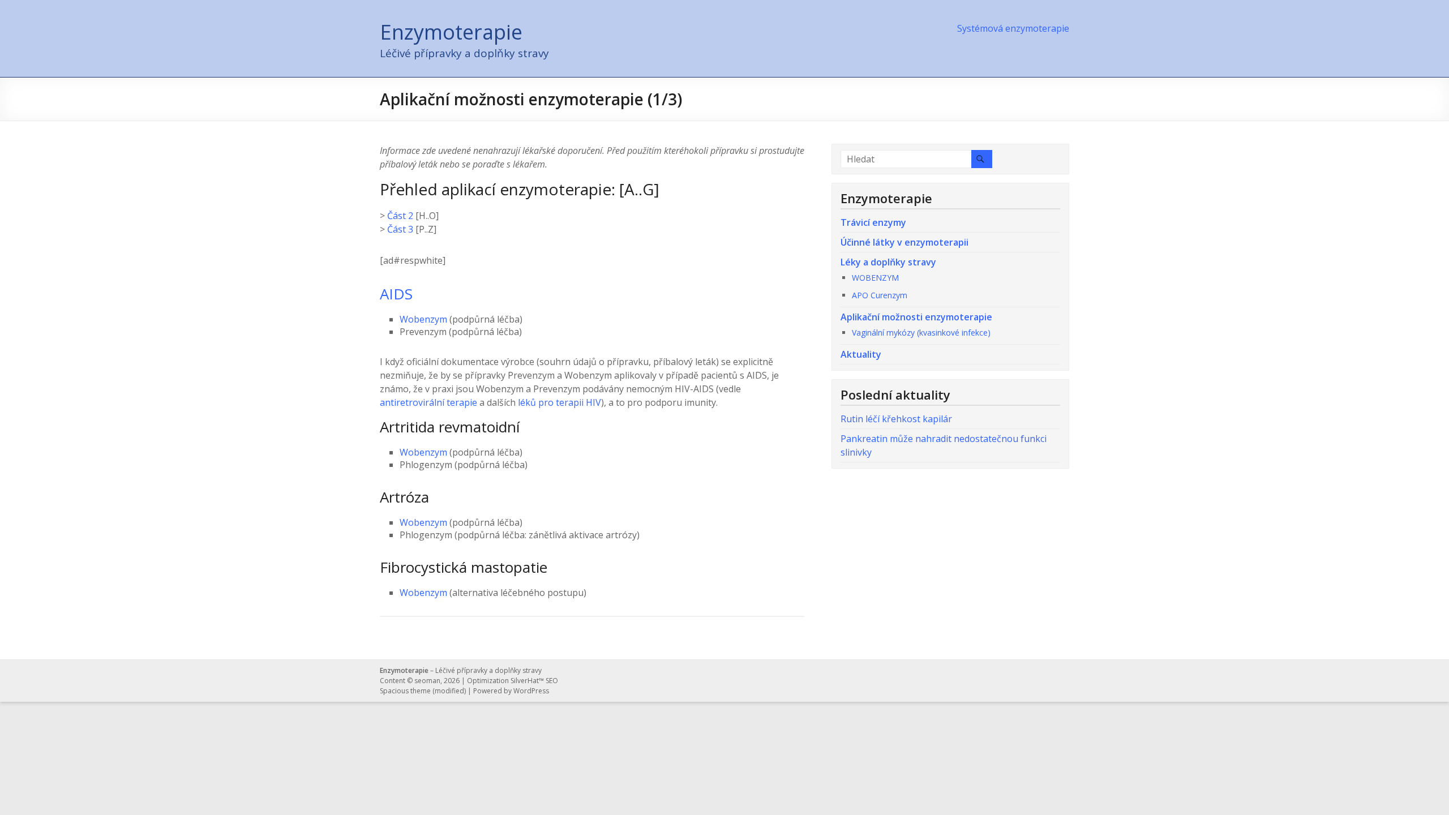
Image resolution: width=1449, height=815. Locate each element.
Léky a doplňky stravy (888, 262)
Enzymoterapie (451, 32)
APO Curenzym (879, 295)
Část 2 (400, 215)
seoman (427, 680)
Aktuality (861, 354)
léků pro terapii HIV (559, 402)
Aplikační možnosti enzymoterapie (916, 317)
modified (449, 691)
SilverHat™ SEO (534, 680)
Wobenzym (423, 319)
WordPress (531, 691)
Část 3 (400, 229)
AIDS (396, 294)
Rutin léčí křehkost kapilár (896, 419)
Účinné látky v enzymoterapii (904, 242)
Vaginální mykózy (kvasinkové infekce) (921, 332)
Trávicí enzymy (873, 222)
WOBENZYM (875, 277)
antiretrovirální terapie (428, 402)
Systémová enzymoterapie (1013, 28)
